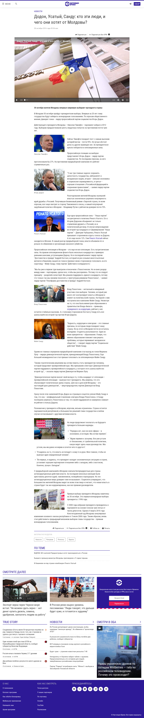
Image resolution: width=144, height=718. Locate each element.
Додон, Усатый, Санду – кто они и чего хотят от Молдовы (44, 41)
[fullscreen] (127, 100)
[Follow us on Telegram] (95, 689)
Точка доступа (42, 688)
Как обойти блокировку (12, 697)
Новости (38, 11)
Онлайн (40, 701)
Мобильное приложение (12, 701)
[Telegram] (130, 4)
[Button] (81, 34)
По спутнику (42, 697)
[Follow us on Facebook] (74, 689)
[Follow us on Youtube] (85, 689)
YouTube (40, 705)
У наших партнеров (44, 692)
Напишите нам (8, 705)
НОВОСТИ (56, 622)
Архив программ (9, 709)
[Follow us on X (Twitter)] (79, 689)
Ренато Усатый (95, 238)
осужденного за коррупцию (78, 309)
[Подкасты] (106, 689)
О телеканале (8, 688)
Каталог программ (10, 692)
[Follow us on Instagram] (90, 689)
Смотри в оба (106, 622)
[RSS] (101, 689)
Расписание (41, 709)
